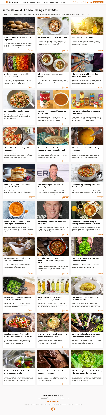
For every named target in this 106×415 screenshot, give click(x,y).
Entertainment (54, 2)
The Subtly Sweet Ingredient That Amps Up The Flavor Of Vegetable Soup (51, 260)
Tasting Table (71, 404)
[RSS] (91, 2)
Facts (63, 2)
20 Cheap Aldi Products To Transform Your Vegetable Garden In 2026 (86, 335)
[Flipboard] (84, 2)
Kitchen (39, 2)
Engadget (26, 404)
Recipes (32, 2)
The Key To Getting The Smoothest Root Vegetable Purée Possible (17, 222)
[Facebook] (71, 2)
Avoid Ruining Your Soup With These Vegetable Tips (86, 186)
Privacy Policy (58, 395)
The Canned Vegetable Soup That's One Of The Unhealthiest (85, 75)
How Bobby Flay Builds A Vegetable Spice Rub (52, 222)
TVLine (38, 404)
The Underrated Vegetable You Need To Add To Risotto (86, 298)
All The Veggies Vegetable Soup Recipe (50, 75)
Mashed (64, 404)
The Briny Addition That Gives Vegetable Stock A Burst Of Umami (51, 149)
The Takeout (79, 404)
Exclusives (25, 2)
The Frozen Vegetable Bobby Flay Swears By (51, 186)
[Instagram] (81, 2)
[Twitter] (74, 2)
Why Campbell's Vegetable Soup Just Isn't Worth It (52, 112)
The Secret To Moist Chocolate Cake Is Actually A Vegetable (52, 372)
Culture (45, 2)
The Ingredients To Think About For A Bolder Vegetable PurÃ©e (52, 335)
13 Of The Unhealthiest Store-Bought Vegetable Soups (86, 149)
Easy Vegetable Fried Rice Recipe (16, 111)
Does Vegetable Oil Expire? (82, 37)
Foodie (50, 404)
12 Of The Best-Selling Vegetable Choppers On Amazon (16, 75)
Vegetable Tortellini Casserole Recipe (52, 37)
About (45, 395)
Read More (31, 50)
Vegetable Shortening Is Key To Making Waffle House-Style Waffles (86, 222)
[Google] (88, 2)
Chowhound (44, 404)
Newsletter (99, 2)
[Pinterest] (78, 2)
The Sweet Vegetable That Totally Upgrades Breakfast (17, 186)
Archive (50, 395)
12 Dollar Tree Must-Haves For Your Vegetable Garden (85, 259)
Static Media (44, 398)
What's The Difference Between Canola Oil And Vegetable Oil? (50, 298)
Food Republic (57, 404)
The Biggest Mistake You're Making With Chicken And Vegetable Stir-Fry (18, 335)
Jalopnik (33, 404)
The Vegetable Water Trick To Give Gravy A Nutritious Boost (17, 259)
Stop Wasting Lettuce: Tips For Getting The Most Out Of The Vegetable (87, 372)
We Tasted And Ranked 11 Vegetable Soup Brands (86, 112)
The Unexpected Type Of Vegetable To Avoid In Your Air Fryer (19, 298)
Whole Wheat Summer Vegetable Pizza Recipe (17, 149)
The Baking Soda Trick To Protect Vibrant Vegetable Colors (16, 372)
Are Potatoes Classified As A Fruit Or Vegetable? (17, 38)
